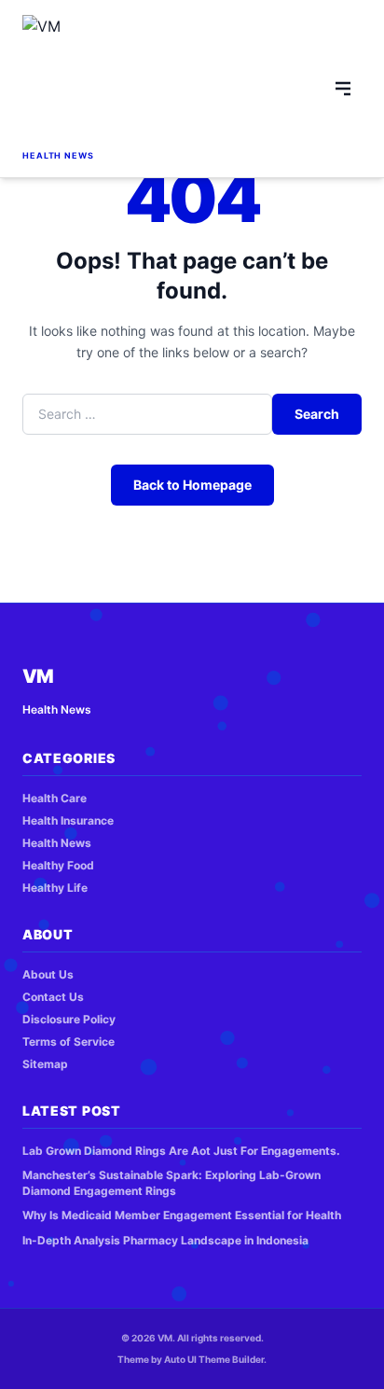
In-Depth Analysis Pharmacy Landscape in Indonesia (165, 1240)
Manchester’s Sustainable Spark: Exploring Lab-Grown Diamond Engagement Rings (171, 1183)
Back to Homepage (192, 485)
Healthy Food (58, 865)
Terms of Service (68, 1042)
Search (317, 414)
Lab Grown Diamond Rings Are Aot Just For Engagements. (181, 1151)
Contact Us (53, 997)
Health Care (54, 798)
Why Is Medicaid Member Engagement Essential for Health (181, 1215)
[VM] (69, 80)
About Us (48, 974)
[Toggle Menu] (343, 88)
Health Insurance (68, 820)
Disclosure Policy (69, 1019)
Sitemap (45, 1064)
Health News (56, 843)
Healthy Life (55, 888)
